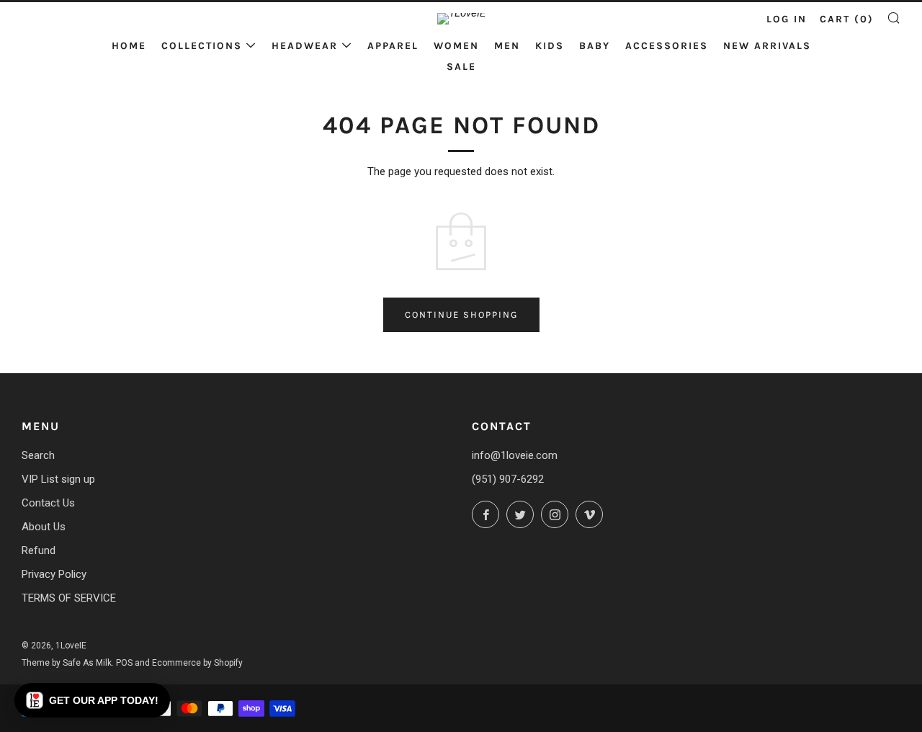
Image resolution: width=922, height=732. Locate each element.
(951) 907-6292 (508, 479)
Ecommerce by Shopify (197, 663)
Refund (38, 550)
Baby (594, 46)
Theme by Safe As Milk (67, 663)
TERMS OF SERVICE (69, 598)
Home (129, 46)
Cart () (847, 19)
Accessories (666, 46)
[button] (92, 700)
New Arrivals (767, 46)
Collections (201, 46)
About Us (44, 526)
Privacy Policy (54, 574)
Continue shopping (461, 314)
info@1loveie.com (515, 455)
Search (38, 455)
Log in (786, 19)
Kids (549, 46)
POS (124, 663)
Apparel (393, 46)
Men (507, 46)
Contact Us (48, 502)
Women (456, 46)
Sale (461, 67)
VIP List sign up (58, 479)
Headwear (305, 46)
